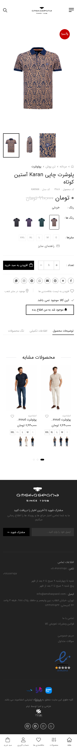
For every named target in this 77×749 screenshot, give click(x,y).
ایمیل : (70, 594)
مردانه (63, 166)
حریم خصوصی (66, 636)
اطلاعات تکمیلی (38, 331)
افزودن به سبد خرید (16, 265)
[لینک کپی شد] (16, 281)
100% (64, 34)
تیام (28, 706)
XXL (47, 432)
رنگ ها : (69, 218)
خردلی (56, 207)
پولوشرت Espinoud (59, 419)
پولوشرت (36, 166)
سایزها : (69, 237)
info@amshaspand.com (51, 594)
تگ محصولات (16, 331)
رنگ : (70, 207)
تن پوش (50, 166)
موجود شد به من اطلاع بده (47, 309)
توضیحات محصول (63, 331)
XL (52, 432)
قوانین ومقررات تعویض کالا (59, 624)
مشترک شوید (17, 532)
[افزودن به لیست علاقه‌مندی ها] (46, 416)
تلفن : (70, 569)
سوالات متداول (66, 641)
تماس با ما (68, 618)
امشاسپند (66, 416)
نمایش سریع (55, 407)
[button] (42, 459)
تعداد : (70, 265)
